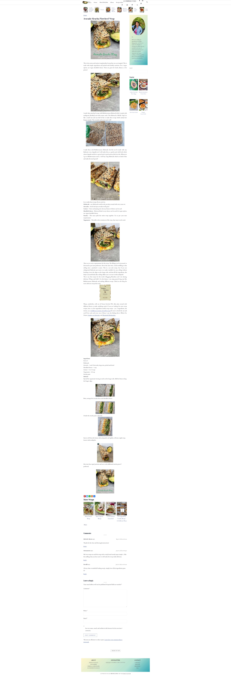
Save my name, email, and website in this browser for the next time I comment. (103, 629)
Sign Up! (108, 662)
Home (95, 2)
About (112, 2)
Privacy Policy (93, 662)
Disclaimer (93, 664)
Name (85, 611)
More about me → (139, 61)
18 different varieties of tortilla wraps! (100, 311)
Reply (85, 546)
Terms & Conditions (93, 666)
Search (131, 68)
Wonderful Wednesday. (109, 315)
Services (137, 664)
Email (85, 618)
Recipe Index (119, 2)
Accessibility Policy (93, 668)
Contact (137, 662)
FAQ (137, 668)
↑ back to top (115, 650)
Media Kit (137, 666)
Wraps (85, 524)
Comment (86, 588)
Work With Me (104, 2)
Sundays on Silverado (94, 315)
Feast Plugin (127, 673)
